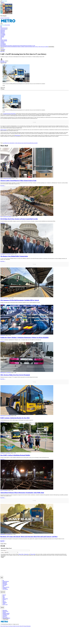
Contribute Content (23, 46)
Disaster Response (3, 27)
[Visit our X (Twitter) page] (3, 546)
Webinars (21, 45)
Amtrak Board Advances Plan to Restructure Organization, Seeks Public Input (22, 492)
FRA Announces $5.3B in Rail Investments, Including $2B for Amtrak (19, 300)
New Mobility (2, 34)
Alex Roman (8, 253)
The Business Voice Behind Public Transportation (14, 256)
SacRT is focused (3, 129)
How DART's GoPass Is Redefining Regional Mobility (15, 455)
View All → (2, 541)
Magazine (2, 45)
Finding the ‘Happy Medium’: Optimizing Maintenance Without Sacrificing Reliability (24, 337)
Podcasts (16, 45)
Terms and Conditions (44, 46)
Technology (2, 41)
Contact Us (34, 46)
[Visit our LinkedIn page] (2, 546)
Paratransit (2, 35)
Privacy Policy (38, 46)
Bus (1, 25)
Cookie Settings (51, 46)
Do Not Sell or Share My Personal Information (23, 626)
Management (2, 30)
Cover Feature (4, 0)
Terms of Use (7, 626)
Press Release (29, 46)
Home (1, 51)
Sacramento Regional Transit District (9, 113)
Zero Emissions (3, 43)
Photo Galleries (12, 45)
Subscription (2, 46)
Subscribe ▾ (3, 3)
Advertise (12, 46)
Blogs (7, 45)
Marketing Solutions (17, 46)
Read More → (2, 185)
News (8, 0)
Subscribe (2, 50)
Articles (10, 0)
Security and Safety (3, 39)
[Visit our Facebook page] (1, 546)
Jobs (19, 45)
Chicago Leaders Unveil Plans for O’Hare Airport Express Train (18, 180)
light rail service (17, 135)
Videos (9, 45)
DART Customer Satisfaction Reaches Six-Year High (15, 418)
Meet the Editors (7, 46)
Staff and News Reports (7, 178)
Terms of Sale (12, 626)
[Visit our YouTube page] (4, 546)
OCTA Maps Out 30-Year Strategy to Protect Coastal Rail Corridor (19, 219)
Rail (1, 37)
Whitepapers (25, 45)
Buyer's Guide (32, 45)
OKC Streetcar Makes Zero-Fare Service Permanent (15, 375)
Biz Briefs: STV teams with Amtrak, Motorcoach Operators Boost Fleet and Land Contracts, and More (29, 536)
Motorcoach (2, 32)
